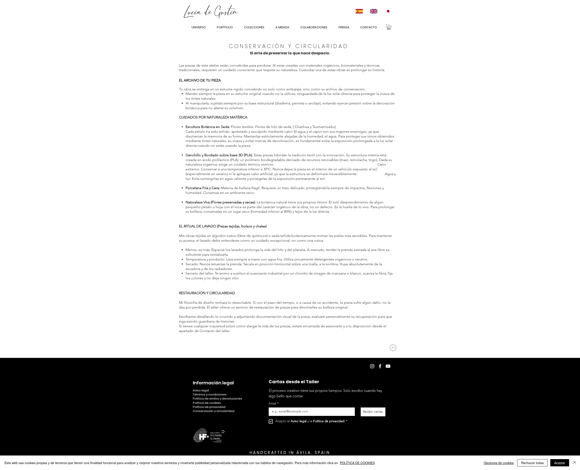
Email (274, 403)
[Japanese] (388, 11)
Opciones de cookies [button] (499, 462)
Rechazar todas (532, 462)
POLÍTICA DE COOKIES (357, 462)
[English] (373, 11)
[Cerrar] (574, 462)
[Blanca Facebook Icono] (380, 366)
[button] (389, 27)
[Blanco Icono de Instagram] (372, 366)
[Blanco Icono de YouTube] (388, 366)
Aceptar (559, 462)
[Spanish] (359, 11)
